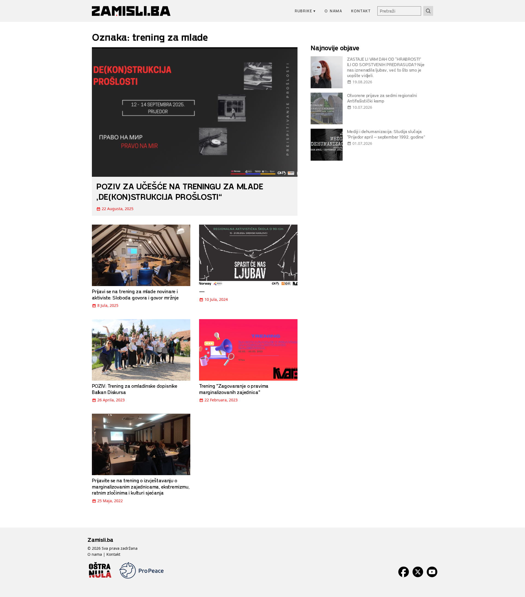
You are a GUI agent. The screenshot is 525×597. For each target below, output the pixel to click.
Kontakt (361, 10)
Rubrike (305, 10)
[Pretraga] (428, 11)
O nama (333, 10)
